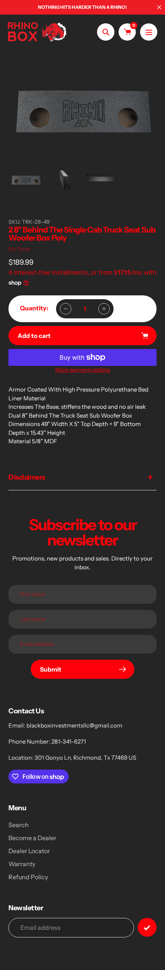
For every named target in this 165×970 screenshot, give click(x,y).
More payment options (82, 369)
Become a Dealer (32, 838)
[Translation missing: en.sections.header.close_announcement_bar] (159, 7)
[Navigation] (148, 32)
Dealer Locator (29, 851)
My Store (19, 249)
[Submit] (147, 927)
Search (18, 825)
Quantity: (34, 308)
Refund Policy (28, 877)
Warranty (21, 864)
